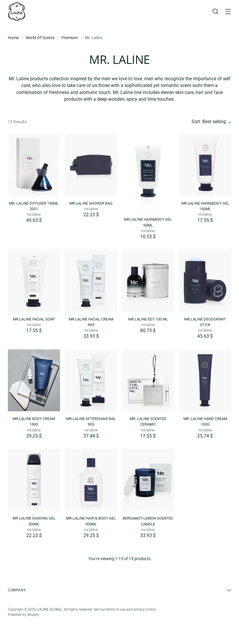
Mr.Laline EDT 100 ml (148, 319)
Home (13, 37)
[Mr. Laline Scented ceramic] (148, 380)
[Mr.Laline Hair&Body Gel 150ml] (205, 165)
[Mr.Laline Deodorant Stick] (205, 281)
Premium (69, 37)
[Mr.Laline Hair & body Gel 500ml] (91, 480)
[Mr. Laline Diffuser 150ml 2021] (34, 165)
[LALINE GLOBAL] (16, 11)
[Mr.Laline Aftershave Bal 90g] (91, 380)
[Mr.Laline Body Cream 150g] (34, 380)
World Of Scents (40, 37)
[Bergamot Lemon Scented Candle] (148, 480)
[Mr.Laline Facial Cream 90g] (91, 281)
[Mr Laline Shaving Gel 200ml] (34, 480)
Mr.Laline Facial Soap (34, 319)
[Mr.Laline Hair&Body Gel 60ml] (148, 173)
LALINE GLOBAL (49, 609)
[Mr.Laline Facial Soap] (34, 281)
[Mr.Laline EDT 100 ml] (148, 281)
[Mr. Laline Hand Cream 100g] (205, 380)
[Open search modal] (216, 12)
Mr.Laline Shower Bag (91, 203)
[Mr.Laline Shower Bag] (91, 165)
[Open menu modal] (228, 12)
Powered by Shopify (23, 615)
